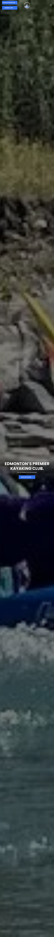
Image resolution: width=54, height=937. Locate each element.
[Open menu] (51, 5)
